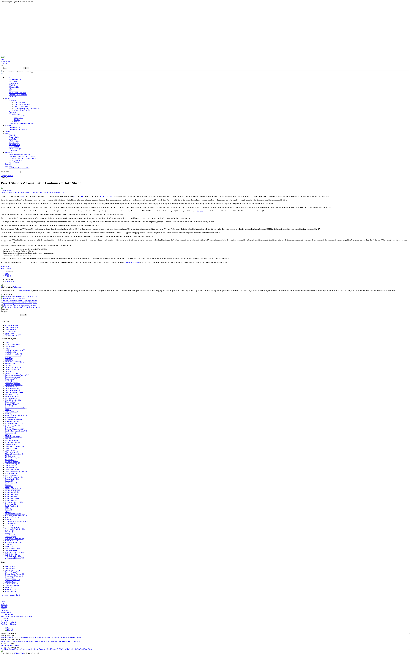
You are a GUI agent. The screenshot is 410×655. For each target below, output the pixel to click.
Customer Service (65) (12, 390)
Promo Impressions (69, 637)
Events (7, 98)
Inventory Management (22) (14, 429)
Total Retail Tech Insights (18, 129)
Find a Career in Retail (8, 622)
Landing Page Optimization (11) (16, 431)
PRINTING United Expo (71, 641)
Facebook (10, 628)
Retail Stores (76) (11, 333)
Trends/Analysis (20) (12, 585)
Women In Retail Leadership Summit (26, 108)
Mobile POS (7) (10, 460)
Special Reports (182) (12, 580)
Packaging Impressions (37, 637)
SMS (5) (8, 512)
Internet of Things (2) (12, 425)
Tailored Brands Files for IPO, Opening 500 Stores (20, 301)
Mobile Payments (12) (12, 462)
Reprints (4, 609)
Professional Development (18, 95)
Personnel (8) (9, 481)
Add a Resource (14, 162)
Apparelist (79, 637)
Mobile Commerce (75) (13, 335)
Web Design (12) (11, 554)
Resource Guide (6, 61)
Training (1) (9, 544)
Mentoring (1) (10, 450)
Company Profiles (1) (12, 570)
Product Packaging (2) (12, 490)
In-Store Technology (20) (13, 419)
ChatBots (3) (9, 371)
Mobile (11, 89)
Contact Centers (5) (11, 373)
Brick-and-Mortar (15, 79)
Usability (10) (9, 546)
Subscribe (8, 166)
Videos (7, 131)
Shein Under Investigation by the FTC (16, 298)
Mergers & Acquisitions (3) (14, 454)
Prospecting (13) (10, 504)
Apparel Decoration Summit (53, 641)
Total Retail (5, 645)
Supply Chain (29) (11, 541)
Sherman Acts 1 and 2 (106, 196)
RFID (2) (8, 508)
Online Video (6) (11, 467)
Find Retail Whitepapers (9, 624)
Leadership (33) (10, 433)
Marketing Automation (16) (14, 446)
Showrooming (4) (11, 523)
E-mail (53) (9, 406)
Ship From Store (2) (12, 517)
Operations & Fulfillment (17, 93)
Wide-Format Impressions (53, 637)
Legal (7, 274)
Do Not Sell (5, 618)
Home (3, 601)
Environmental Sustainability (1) (16, 408)
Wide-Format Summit (36, 641)
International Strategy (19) (14, 423)
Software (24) (9, 531)
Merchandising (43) (11, 452)
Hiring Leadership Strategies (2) (16, 415)
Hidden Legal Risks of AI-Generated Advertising (19, 305)
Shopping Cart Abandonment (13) (16, 521)
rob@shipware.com (133, 262)
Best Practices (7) (11, 566)
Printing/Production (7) (13, 489)
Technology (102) (11, 331)
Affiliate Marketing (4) (12, 344)
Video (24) (8, 587)
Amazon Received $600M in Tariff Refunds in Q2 (20, 296)
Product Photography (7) (13, 492)
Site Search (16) (10, 525)
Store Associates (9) (11, 535)
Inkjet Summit (5, 641)
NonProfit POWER (73, 649)
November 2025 (19, 116)
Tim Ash (12, 135)
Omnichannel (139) (11, 327)
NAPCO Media (19, 653)
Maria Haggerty (14, 141)
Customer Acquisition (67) (14, 385)
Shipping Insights (7, 176)
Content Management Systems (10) (17, 375)
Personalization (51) (12, 479)
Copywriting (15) (11, 379)
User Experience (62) (12, 548)
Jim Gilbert (13, 139)
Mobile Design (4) (11, 456)
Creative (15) (9, 381)
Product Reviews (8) (12, 496)
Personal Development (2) (14, 477)
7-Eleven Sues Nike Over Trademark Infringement (20, 303)
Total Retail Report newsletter (19, 168)
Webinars (12, 112)
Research (8, 164)
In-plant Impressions (22, 637)
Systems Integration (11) (13, 542)
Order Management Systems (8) (16, 471)
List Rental (4, 610)
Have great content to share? (10, 595)
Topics (7, 77)
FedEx (82, 196)
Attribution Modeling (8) (13, 354)
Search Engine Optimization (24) (16, 516)
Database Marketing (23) (13, 396)
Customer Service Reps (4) (14, 392)
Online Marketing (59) (12, 464)
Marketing (12, 85)
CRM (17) (8, 365)
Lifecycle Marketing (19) (13, 437)
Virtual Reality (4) (11, 550)
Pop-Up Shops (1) (11, 483)
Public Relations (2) (11, 506)
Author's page (17, 287)
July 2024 (17, 120)
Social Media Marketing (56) (15, 529)
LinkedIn (10, 630)
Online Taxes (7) (10, 465)
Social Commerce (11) (12, 527)
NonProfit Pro (14, 645)
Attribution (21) (10, 352)
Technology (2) (10, 582)
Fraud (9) (8, 410)
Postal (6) (8, 485)
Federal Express (10, 281)
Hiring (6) (8, 413)
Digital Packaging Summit (20, 641)
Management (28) (11, 444)
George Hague (14, 143)
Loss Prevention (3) (11, 440)
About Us (4, 605)
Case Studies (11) (11, 568)
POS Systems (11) (11, 473)
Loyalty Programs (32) (12, 442)
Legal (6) (8, 435)
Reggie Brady (14, 137)
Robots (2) (8, 510)
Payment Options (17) (12, 475)
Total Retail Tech (19, 102)
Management (13, 83)
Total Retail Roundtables (22, 104)
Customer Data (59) (11, 387)
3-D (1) (7, 342)
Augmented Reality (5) (13, 356)
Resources (8, 152)
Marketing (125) (10, 329)
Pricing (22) (9, 487)
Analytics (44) (10, 346)
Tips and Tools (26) (11, 584)
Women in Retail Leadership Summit (26, 649)
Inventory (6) (9, 427)
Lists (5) (8, 439)
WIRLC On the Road (21, 106)
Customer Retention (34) (13, 388)
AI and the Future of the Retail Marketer (23, 158)
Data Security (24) (11, 394)
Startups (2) (9, 533)
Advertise (4, 63)
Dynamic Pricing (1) (12, 404)
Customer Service (7, 614)
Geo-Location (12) (11, 412)
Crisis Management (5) (12, 383)
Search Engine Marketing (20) (15, 514)
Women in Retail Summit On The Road (52, 649)
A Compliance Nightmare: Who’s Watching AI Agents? (21, 307)
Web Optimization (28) (13, 556)
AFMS (21, 196)
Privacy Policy (6, 612)
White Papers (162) (11, 591)
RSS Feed (4, 620)
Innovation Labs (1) (11, 421)
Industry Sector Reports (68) (14, 574)
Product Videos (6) (11, 500)
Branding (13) (10, 363)
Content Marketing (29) (13, 377)
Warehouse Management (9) (14, 552)
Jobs (2, 59)
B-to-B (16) (9, 358)
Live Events (13, 100)
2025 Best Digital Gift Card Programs (22, 156)
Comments (60, 192)
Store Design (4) (10, 537)
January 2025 (18, 118)
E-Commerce (13, 81)
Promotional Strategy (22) (14, 502)
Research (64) (10, 578)
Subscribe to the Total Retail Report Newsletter (17, 616)
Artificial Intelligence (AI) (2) (15, 350)
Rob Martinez (14, 147)
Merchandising (14, 87)
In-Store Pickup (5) (11, 417)
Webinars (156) (10, 589)
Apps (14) (8, 348)
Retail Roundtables (7, 649)
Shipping (8, 276)
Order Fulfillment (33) (12, 469)
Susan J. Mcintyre (15, 149)
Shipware (200, 211)
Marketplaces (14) (11, 448)
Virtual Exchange (15, 114)
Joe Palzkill (13, 150)
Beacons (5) (9, 360)
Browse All (17, 122)
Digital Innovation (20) (13, 400)
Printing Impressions (8, 637)
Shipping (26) (9, 519)
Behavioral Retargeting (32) (14, 362)
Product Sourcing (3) (12, 498)
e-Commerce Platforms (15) (14, 558)
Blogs (7, 133)
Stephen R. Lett (14, 145)
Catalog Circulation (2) (13, 367)
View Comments (6, 268)
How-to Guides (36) (12, 572)
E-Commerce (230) (11, 325)
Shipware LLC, (25, 291)
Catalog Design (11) (12, 369)
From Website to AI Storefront (19, 154)
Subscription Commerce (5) (14, 539)
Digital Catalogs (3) (11, 398)
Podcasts (8, 125)
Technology (13, 97)
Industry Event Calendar (22, 110)
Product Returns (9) (11, 494)
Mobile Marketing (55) (12, 458)
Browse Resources (15, 160)
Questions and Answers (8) (14, 576)
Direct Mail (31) (10, 402)
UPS (74, 196)
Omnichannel (13, 91)
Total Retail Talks (15, 127)
